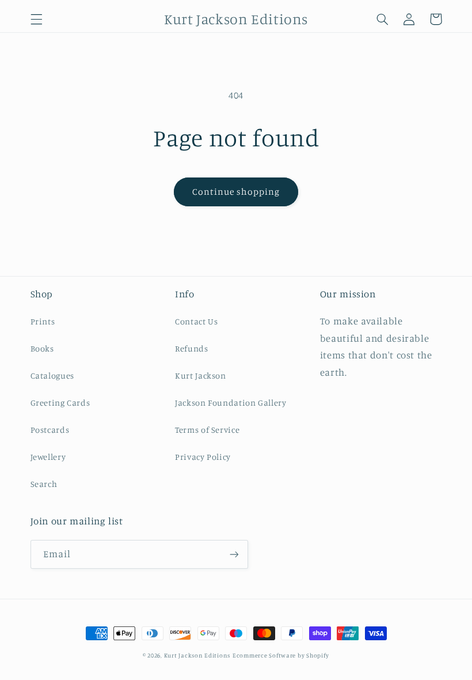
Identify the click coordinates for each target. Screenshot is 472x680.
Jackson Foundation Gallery (230, 402)
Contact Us (196, 321)
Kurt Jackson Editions (197, 655)
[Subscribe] (233, 554)
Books (42, 348)
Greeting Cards (60, 402)
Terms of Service (207, 430)
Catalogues (52, 375)
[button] (36, 19)
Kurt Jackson (200, 375)
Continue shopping (236, 191)
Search (44, 484)
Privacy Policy (203, 457)
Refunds (191, 348)
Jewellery (48, 457)
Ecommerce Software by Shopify (281, 655)
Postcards (50, 430)
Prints (43, 321)
